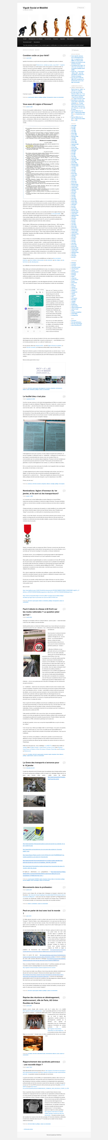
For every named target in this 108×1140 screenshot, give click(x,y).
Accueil (24, 39)
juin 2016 (73, 193)
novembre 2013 (74, 231)
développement (42, 388)
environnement (59, 388)
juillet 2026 (73, 125)
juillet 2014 (73, 218)
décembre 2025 (74, 136)
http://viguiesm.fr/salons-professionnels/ (32, 1011)
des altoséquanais (34, 262)
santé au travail (74, 309)
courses (73, 270)
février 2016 (74, 200)
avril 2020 (73, 161)
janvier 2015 (74, 209)
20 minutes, (42, 749)
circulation (30, 754)
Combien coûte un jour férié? (36, 55)
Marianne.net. (27, 751)
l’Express (60, 747)
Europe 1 (37, 747)
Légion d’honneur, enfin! (79, 98)
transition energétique (76, 312)
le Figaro (32, 747)
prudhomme (74, 304)
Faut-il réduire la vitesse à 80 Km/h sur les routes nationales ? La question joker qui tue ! (41, 612)
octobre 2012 (74, 251)
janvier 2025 (74, 142)
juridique (40, 97)
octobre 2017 (74, 175)
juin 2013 (73, 238)
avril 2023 (73, 152)
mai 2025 (73, 139)
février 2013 (74, 244)
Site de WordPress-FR (76, 325)
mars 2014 (73, 224)
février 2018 (74, 173)
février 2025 (74, 141)
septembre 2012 (74, 252)
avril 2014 (73, 223)
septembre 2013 (74, 234)
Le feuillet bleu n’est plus (34, 396)
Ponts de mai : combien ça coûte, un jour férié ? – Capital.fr (50, 65)
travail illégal (36, 880)
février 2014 (74, 226)
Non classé (73, 299)
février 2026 (74, 133)
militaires (73, 295)
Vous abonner (37, 42)
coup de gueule (31, 97)
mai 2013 (73, 240)
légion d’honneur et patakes (54, 345)
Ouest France (43, 747)
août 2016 (73, 190)
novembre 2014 (74, 212)
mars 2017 (73, 179)
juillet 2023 (73, 150)
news (28, 389)
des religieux (58, 260)
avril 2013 (73, 241)
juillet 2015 (73, 204)
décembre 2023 (74, 148)
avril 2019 (73, 167)
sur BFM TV (48, 745)
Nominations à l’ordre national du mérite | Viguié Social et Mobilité (77, 101)
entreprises (52, 388)
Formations (55, 39)
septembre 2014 (74, 215)
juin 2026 (73, 127)
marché (24, 880)
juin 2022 (73, 153)
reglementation (30, 755)
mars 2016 (73, 198)
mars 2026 (73, 131)
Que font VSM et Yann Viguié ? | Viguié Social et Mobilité (78, 112)
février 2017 (74, 181)
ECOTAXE (37, 879)
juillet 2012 (73, 255)
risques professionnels (76, 307)
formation (73, 285)
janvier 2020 (74, 162)
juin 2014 (73, 220)
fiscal (58, 754)
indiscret (36, 97)
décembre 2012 (74, 248)
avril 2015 (73, 207)
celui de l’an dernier (31, 347)
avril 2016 (73, 196)
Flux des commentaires (76, 323)
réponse (62, 483)
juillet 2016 (73, 192)
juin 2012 (73, 257)
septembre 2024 (74, 144)
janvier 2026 (74, 135)
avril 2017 (73, 178)
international (58, 879)
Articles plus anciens (28, 1129)
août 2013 (73, 235)
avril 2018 (73, 172)
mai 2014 (73, 221)
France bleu (54, 749)
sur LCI (53, 747)
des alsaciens (49, 260)
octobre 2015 (74, 203)
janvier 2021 (74, 158)
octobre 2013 (74, 232)
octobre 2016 (74, 187)
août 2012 (73, 254)
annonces (30, 483)
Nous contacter (70, 39)
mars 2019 (73, 169)
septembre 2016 (74, 189)
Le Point (49, 747)
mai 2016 (73, 195)
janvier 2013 (74, 246)
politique (44, 97)
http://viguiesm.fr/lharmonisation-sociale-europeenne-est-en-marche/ (39, 967)
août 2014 (73, 217)
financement (74, 282)
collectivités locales (41, 1053)
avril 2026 (73, 130)
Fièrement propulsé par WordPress (54, 1135)
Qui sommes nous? (27, 42)
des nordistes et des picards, (37, 260)
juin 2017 (73, 176)
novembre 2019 (74, 165)
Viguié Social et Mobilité (35, 7)
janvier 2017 (74, 183)
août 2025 (73, 138)
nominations (32, 389)
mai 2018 (73, 170)
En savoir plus (48, 39)
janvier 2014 (74, 227)
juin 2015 (73, 206)
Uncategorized (50, 97)
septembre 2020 (74, 159)
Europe (49, 879)
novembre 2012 (74, 249)
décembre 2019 (74, 164)
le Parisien (32, 749)
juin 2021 (73, 155)
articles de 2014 (39, 345)
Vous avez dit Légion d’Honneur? (38, 104)
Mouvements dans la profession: (37, 887)
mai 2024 (73, 145)
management (74, 292)
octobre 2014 (74, 213)
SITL (76, 120)
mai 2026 (73, 128)
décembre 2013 (74, 229)
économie (48, 388)
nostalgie (53, 483)
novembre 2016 (74, 186)
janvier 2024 (74, 147)
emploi (49, 754)
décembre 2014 (74, 210)
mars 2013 (73, 243)
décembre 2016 (74, 184)
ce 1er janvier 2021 (55, 213)
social (31, 880)
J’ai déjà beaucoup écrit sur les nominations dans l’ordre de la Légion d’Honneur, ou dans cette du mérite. (78, 106)
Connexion (73, 320)
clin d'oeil (30, 388)
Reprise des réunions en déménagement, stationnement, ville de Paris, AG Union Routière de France (41, 1000)
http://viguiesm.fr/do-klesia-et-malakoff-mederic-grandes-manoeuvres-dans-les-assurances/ (54, 1113)
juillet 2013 (73, 237)
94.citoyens (62, 749)
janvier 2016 (74, 201)
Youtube (25, 747)
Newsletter (62, 39)
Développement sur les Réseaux (36, 39)
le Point (37, 749)
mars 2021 (73, 156)
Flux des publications (76, 322)
